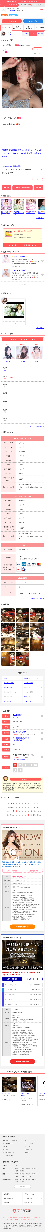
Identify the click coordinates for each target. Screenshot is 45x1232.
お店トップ (7, 678)
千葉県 (16, 1176)
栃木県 (22, 1174)
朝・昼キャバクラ (8, 1143)
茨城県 (16, 1174)
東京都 (22, 1176)
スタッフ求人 (33, 21)
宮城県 (28, 1168)
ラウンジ (27, 1146)
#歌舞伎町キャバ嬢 (19, 150)
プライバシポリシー (30, 1194)
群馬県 (28, 1174)
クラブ (26, 1140)
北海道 (16, 1165)
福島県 (22, 1171)
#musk (20, 153)
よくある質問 (28, 1198)
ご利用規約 (7, 1194)
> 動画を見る (40, 328)
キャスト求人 (12, 21)
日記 (33, 33)
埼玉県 (34, 1174)
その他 (26, 1152)
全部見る (22, 1186)
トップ (26, 33)
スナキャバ (6, 1149)
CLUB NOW (11, 11)
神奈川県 (28, 1176)
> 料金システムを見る (37, 598)
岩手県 (22, 1168)
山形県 (16, 1171)
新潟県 (16, 1179)
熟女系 (5, 1146)
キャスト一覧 (8, 687)
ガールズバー (28, 1149)
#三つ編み (12, 153)
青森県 (16, 1168)
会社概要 (6, 1203)
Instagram (15, 765)
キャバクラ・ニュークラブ (10, 1140)
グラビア (40, 33)
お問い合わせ (28, 1203)
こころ (8, 5)
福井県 (34, 1179)
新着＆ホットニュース (31, 678)
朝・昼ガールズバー (8, 1152)
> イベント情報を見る (37, 426)
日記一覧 (15, 5)
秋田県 (34, 1168)
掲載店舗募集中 (8, 1198)
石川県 (28, 1179)
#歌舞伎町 (6, 150)
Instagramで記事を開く (12, 166)
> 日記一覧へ (40, 218)
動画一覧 (27, 696)
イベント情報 (28, 683)
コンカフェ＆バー (8, 1155)
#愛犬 (31, 153)
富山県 (22, 1179)
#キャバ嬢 (32, 150)
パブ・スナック (29, 1143)
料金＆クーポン (9, 683)
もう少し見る (22, 284)
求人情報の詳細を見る (22, 927)
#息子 (26, 153)
